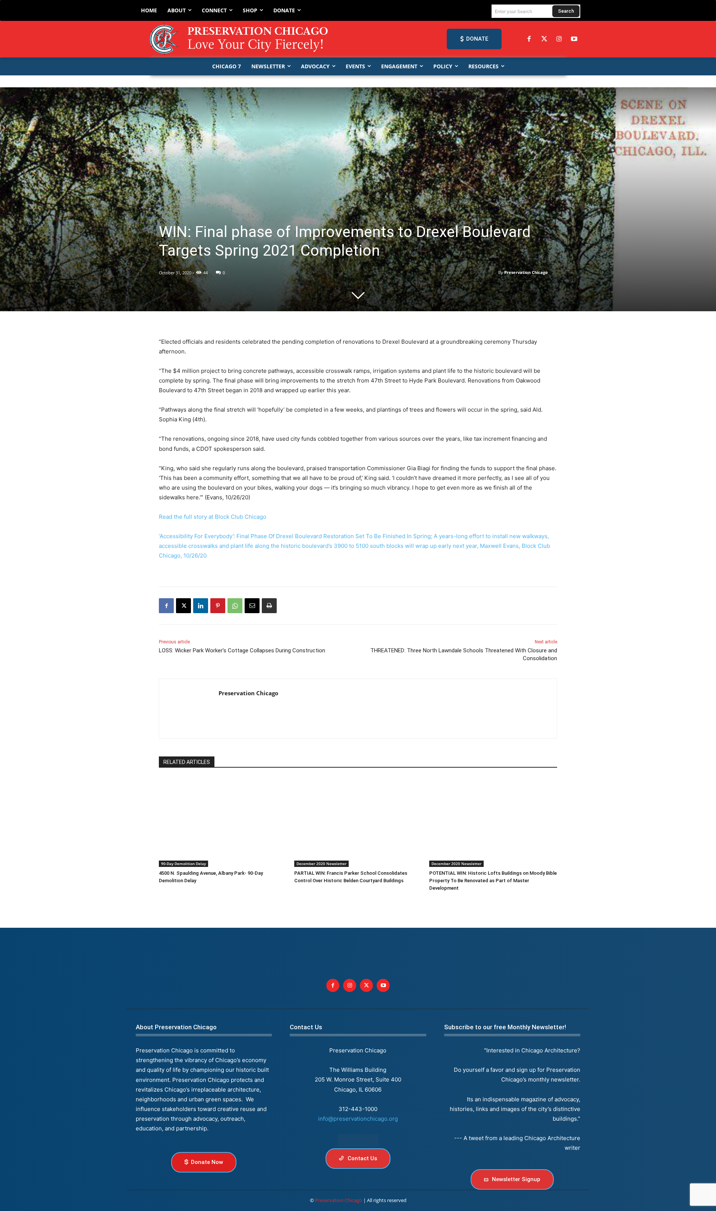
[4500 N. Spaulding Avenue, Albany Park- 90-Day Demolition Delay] (223, 822)
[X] (183, 605)
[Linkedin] (200, 605)
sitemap (358, 1140)
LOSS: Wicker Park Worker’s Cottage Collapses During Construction (242, 650)
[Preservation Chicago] (240, 39)
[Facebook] (529, 39)
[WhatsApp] (234, 605)
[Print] (269, 605)
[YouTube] (574, 39)
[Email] (252, 605)
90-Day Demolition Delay (183, 863)
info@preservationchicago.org (358, 1118)
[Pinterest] (217, 605)
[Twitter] (544, 39)
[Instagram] (559, 39)
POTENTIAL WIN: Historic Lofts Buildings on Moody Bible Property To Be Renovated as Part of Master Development (493, 880)
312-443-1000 (358, 1108)
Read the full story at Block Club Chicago (212, 516)
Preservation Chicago (526, 272)
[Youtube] (383, 985)
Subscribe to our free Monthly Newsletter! (505, 1027)
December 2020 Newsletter (321, 863)
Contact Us (306, 1027)
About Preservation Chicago (176, 1027)
